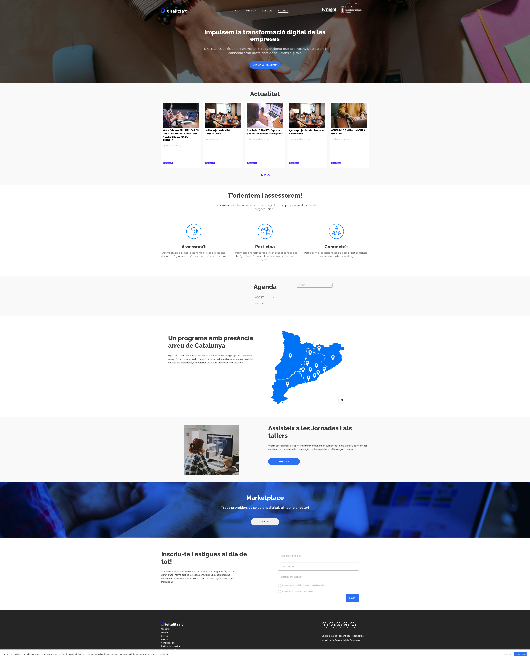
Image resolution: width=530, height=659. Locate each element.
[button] (262, 175)
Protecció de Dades (318, 585)
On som (164, 632)
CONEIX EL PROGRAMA (265, 65)
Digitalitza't (167, 163)
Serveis (164, 636)
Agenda (164, 639)
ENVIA (352, 598)
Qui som (165, 629)
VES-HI (265, 522)
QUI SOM (235, 11)
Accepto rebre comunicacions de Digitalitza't (299, 591)
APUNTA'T (284, 461)
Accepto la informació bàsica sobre (304, 585)
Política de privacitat (171, 646)
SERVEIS (267, 11)
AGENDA (283, 11)
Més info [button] (508, 654)
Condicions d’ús (168, 643)
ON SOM (251, 11)
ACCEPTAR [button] (520, 654)
